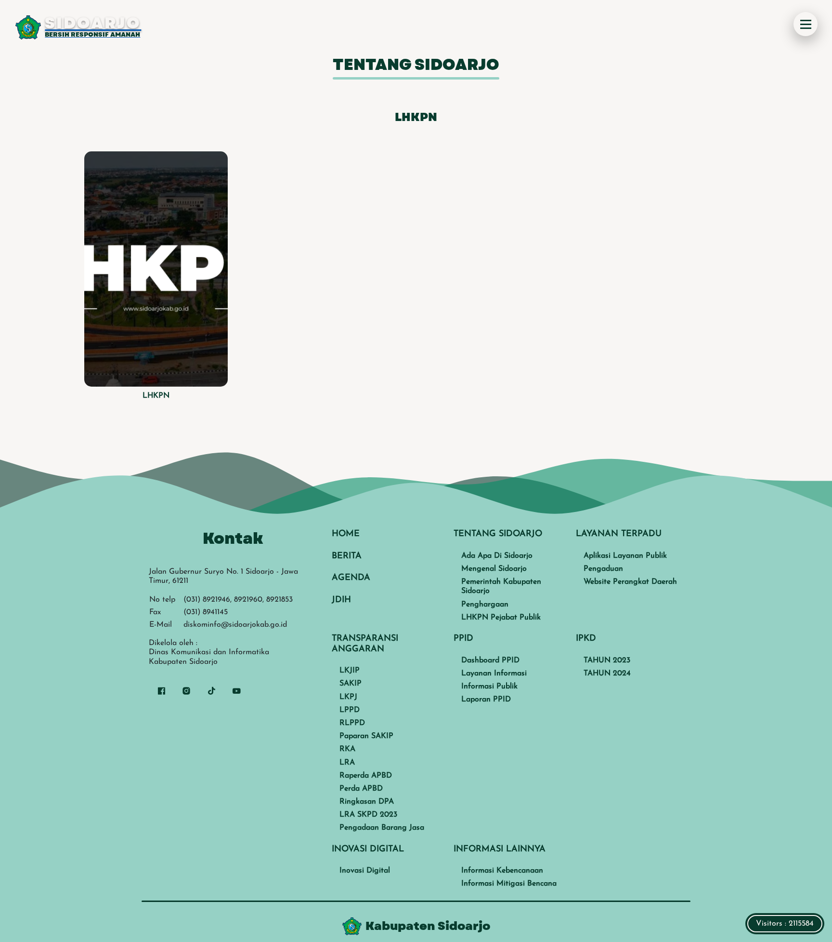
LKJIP (349, 670)
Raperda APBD (365, 776)
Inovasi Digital (364, 871)
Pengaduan (603, 569)
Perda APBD (361, 789)
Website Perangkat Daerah (630, 582)
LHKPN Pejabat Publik (501, 617)
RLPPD (352, 723)
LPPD (349, 710)
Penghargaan (484, 604)
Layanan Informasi (494, 673)
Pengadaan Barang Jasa (381, 828)
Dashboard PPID (490, 660)
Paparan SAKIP (366, 736)
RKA (347, 749)
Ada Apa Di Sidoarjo (497, 556)
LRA (347, 763)
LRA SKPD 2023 (368, 815)
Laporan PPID (486, 699)
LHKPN (156, 396)
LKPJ (348, 697)
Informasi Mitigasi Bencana (509, 884)
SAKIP (350, 683)
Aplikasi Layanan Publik (625, 556)
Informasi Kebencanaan (502, 871)
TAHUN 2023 (607, 660)
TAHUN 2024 (607, 673)
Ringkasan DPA (366, 802)
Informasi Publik (489, 686)
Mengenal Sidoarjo (494, 569)
